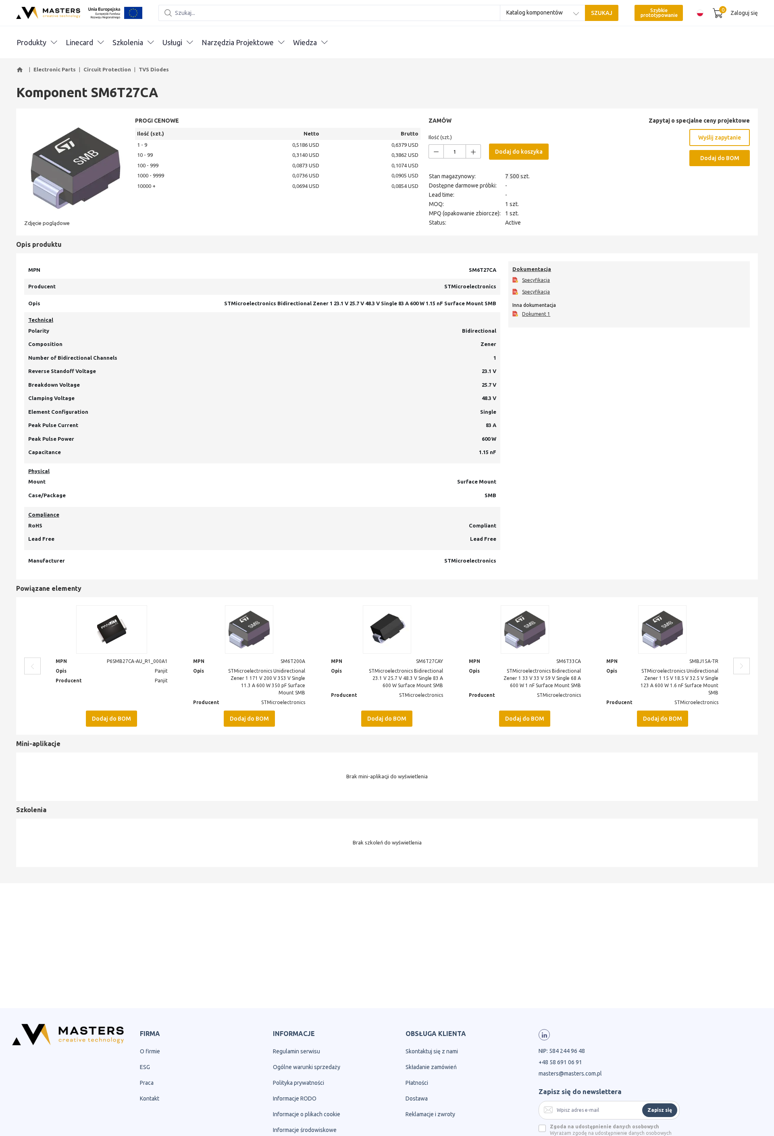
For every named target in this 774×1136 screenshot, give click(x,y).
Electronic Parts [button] (54, 69)
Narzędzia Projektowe (238, 42)
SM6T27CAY (429, 661)
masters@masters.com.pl (570, 1073)
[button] (21, 70)
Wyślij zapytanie (719, 137)
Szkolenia (127, 42)
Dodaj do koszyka (519, 151)
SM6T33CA (568, 661)
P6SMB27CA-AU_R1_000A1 (137, 661)
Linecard (79, 42)
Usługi (172, 42)
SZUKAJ (601, 13)
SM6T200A (293, 661)
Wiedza (305, 42)
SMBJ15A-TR (703, 661)
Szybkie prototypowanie (659, 13)
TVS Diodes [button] (154, 69)
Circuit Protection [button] (107, 69)
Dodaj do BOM (719, 158)
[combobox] (542, 13)
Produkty (31, 42)
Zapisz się (659, 1110)
